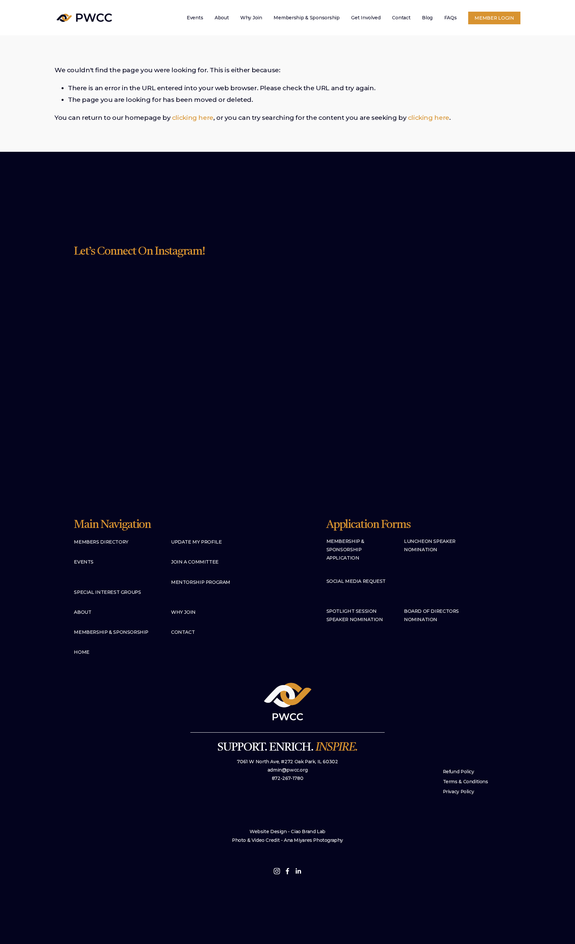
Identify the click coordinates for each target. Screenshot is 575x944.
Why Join (251, 17)
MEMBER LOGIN (494, 18)
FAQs (450, 17)
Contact (401, 17)
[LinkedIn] (298, 871)
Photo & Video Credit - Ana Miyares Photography (287, 840)
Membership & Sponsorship (306, 17)
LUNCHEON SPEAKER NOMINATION (430, 545)
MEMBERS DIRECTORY (101, 542)
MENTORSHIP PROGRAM (200, 582)
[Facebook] (287, 871)
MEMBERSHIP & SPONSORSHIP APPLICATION (345, 550)
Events (195, 17)
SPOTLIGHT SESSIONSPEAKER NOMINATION (354, 615)
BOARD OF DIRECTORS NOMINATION (431, 615)
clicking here (192, 117)
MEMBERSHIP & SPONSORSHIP (111, 632)
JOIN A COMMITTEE (195, 562)
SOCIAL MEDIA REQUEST (356, 581)
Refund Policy (458, 771)
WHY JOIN (183, 612)
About (222, 17)
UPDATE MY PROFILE (196, 542)
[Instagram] (277, 871)
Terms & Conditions (465, 781)
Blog (427, 17)
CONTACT (183, 632)
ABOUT (82, 612)
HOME (81, 652)
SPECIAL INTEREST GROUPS (107, 592)
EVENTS (84, 562)
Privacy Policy (458, 791)
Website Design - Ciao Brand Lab (287, 831)
